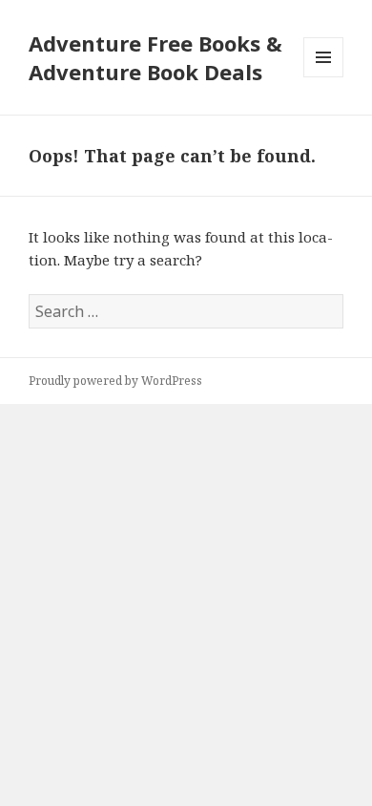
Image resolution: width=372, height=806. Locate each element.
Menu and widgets (323, 76)
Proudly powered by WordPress (115, 380)
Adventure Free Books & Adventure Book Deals (155, 57)
